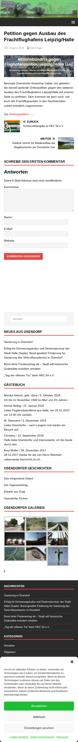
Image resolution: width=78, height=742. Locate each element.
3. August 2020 (15, 47)
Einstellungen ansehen (39, 728)
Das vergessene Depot (18, 478)
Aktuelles (9, 645)
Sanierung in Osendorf (18, 341)
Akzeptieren (39, 706)
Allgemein (9, 652)
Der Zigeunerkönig (16, 485)
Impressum (62, 737)
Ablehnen (39, 717)
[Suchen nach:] (39, 319)
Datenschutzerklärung (42, 737)
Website (9, 240)
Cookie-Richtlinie (19, 737)
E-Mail (8, 228)
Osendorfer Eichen (16, 498)
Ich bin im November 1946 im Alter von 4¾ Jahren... (37, 400)
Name (8, 217)
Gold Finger (35, 47)
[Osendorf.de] (39, 15)
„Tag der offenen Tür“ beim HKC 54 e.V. (29, 375)
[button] (72, 662)
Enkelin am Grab (14, 491)
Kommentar (11, 187)
